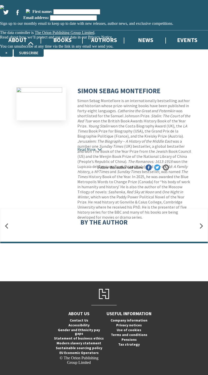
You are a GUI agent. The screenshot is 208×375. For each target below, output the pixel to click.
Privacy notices (129, 325)
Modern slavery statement (79, 343)
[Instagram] (28, 11)
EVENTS (187, 40)
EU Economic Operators (79, 352)
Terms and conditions (129, 334)
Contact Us (79, 320)
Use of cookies (129, 330)
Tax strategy (129, 344)
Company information (129, 320)
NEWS (145, 40)
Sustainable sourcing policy (79, 348)
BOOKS (62, 40)
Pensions (129, 339)
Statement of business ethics (79, 338)
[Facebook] (17, 12)
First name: (42, 11)
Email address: (36, 17)
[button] (6, 226)
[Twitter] (6, 12)
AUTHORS (104, 40)
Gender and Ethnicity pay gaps (79, 332)
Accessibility (79, 325)
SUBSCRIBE (28, 52)
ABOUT (17, 40)
